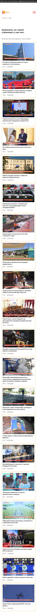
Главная (4, 18)
